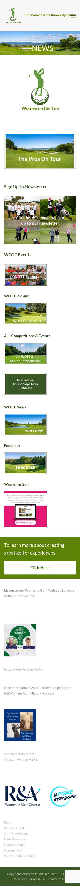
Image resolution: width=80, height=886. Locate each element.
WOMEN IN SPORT (19, 856)
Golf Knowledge (16, 833)
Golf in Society (23, 596)
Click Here (40, 567)
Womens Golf (14, 828)
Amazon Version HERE (20, 759)
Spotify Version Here (19, 754)
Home (8, 822)
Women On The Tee (35, 874)
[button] (73, 16)
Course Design (14, 845)
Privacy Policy (56, 879)
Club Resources (15, 839)
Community (12, 850)
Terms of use (37, 879)
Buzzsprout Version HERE (23, 669)
